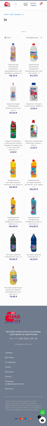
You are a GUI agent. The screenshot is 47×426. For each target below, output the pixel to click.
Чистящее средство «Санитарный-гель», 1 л (13, 256)
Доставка (9, 357)
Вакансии (9, 372)
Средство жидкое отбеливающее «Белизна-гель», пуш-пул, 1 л (13, 107)
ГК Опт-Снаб (8, 14)
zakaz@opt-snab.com (23, 344)
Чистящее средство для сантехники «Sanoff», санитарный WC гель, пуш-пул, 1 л (13, 291)
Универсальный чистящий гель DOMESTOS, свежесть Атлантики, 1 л (34, 220)
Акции (8, 367)
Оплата (8, 376)
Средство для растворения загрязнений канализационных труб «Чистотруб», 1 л (33, 69)
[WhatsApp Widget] (42, 412)
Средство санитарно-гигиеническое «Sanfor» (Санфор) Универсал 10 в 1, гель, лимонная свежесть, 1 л (13, 145)
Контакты (9, 388)
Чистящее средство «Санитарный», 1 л (33, 256)
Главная (8, 352)
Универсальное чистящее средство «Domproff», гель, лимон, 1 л (34, 183)
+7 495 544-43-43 (26, 338)
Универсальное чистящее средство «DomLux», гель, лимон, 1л (13, 182)
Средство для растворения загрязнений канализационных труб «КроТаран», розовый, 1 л (13, 69)
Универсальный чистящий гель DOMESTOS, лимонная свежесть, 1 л (13, 220)
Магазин (17, 14)
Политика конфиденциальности (13, 382)
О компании (10, 362)
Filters (9, 38)
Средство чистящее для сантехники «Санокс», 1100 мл (34, 143)
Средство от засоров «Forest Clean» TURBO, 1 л (34, 105)
